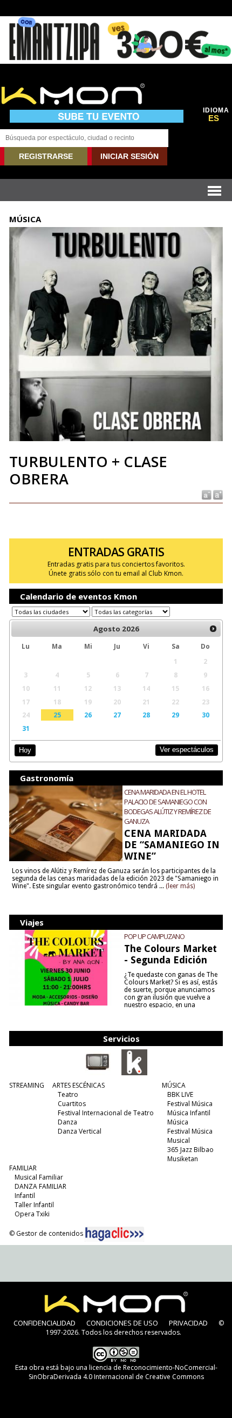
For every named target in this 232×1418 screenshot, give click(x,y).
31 (26, 728)
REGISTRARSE (46, 156)
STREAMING (26, 1085)
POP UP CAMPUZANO (154, 936)
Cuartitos (72, 1103)
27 (117, 714)
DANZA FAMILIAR (40, 1186)
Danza (67, 1122)
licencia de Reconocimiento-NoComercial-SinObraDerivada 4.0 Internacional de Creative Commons (123, 1372)
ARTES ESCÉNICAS (78, 1085)
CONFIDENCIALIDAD (44, 1323)
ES (213, 118)
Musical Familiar (39, 1177)
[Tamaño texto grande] (217, 494)
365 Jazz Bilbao (190, 1149)
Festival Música (190, 1103)
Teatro (68, 1094)
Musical (178, 1140)
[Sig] (213, 628)
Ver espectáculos (187, 749)
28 (146, 714)
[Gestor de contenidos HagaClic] (114, 1234)
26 (88, 714)
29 (175, 714)
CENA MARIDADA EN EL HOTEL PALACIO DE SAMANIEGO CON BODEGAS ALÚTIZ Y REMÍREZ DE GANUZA (167, 806)
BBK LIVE (180, 1094)
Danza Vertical (79, 1131)
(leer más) (180, 886)
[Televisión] (98, 1073)
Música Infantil (188, 1112)
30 (205, 714)
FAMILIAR (23, 1168)
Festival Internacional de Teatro (106, 1112)
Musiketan (182, 1158)
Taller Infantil (34, 1204)
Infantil (25, 1195)
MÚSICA (174, 1085)
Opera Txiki (32, 1214)
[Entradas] (134, 1073)
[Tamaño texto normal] (205, 494)
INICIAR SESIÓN (129, 156)
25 (57, 714)
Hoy (25, 750)
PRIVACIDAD (188, 1323)
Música (177, 1122)
